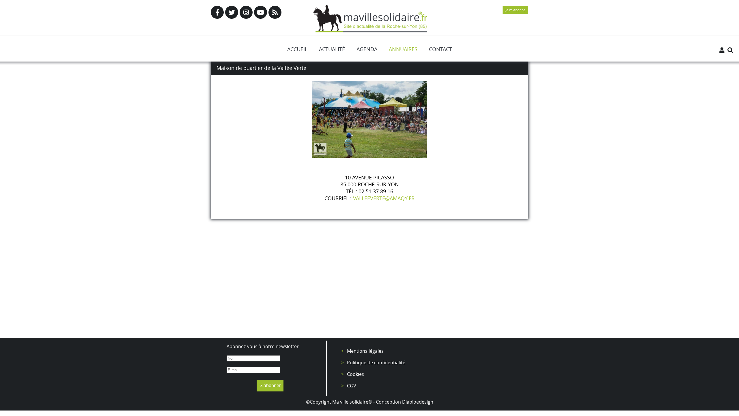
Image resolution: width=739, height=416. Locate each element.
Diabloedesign (417, 402)
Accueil (297, 49)
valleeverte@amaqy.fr (384, 198)
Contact (440, 49)
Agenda (367, 49)
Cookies (355, 374)
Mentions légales (365, 351)
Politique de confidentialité (376, 362)
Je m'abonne (515, 10)
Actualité (332, 49)
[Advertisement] (369, 285)
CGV (351, 385)
